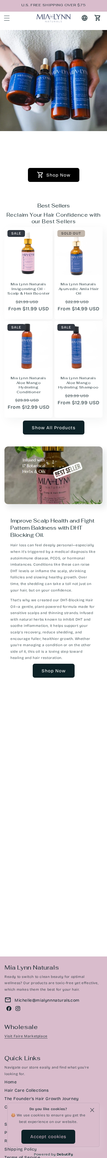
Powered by (53, 1154)
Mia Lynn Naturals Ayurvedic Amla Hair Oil (78, 289)
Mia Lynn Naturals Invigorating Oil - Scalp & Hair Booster (28, 289)
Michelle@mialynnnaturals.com (47, 1000)
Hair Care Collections (26, 1090)
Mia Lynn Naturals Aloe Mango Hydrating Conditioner (28, 385)
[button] (6, 18)
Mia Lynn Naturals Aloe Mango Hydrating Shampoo (78, 383)
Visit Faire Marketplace (26, 1036)
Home (10, 1082)
